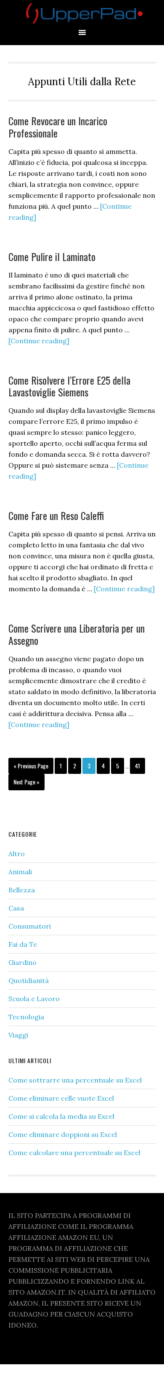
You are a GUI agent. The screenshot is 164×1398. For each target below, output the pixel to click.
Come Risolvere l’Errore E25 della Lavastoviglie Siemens (69, 386)
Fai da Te (22, 944)
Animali (20, 871)
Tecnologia (26, 1017)
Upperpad (82, 13)
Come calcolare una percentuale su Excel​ (74, 1152)
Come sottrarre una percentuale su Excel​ (75, 1080)
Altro (16, 853)
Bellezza (21, 890)
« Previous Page (30, 767)
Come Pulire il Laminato (51, 256)
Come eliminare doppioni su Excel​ (62, 1134)
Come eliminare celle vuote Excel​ (61, 1098)
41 (140, 765)
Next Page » (26, 783)
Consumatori (29, 926)
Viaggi (18, 1035)
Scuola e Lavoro (34, 998)
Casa (16, 908)
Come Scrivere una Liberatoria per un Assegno (76, 634)
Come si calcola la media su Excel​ (61, 1116)
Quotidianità (28, 980)
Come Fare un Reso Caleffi (56, 515)
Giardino (22, 962)
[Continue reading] (38, 341)
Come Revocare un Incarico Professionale (57, 126)
